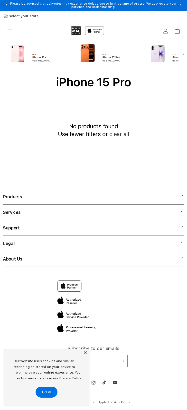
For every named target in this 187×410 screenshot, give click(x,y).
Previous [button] (6, 5)
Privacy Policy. (70, 378)
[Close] (85, 352)
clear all (119, 134)
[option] (39, 53)
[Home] (76, 30)
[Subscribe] (122, 361)
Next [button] (180, 5)
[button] (10, 31)
